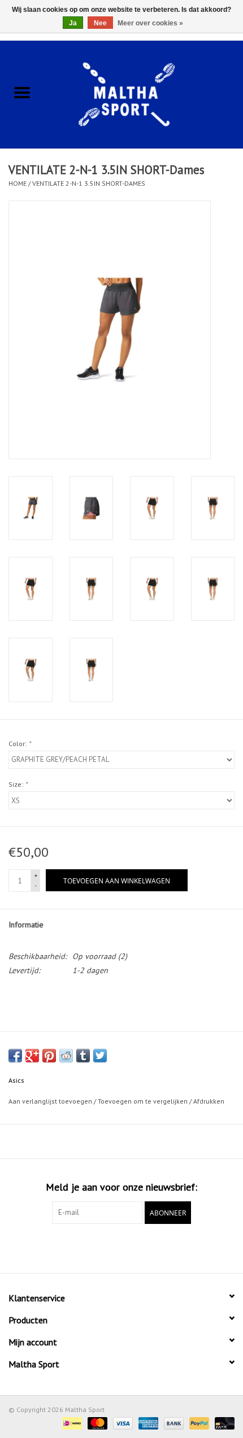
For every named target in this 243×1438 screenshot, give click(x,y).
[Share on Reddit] (66, 1055)
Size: (17, 784)
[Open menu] (22, 92)
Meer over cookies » (150, 23)
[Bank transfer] (172, 1422)
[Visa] (121, 1422)
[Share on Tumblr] (83, 1055)
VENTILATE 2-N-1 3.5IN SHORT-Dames (88, 183)
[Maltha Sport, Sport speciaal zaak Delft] (143, 93)
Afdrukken (208, 1101)
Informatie (26, 925)
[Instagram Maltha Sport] (142, 1247)
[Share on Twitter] (100, 1055)
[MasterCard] (96, 1422)
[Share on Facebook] (15, 1055)
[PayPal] (198, 1422)
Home (17, 183)
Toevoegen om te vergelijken (143, 1101)
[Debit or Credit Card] (223, 1422)
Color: (19, 743)
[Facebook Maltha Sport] (101, 1247)
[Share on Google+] (32, 1055)
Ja (73, 23)
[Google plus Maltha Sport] (121, 1247)
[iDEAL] (70, 1422)
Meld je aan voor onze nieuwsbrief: (121, 1187)
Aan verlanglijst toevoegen (51, 1101)
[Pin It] (49, 1055)
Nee (100, 23)
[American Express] (147, 1422)
